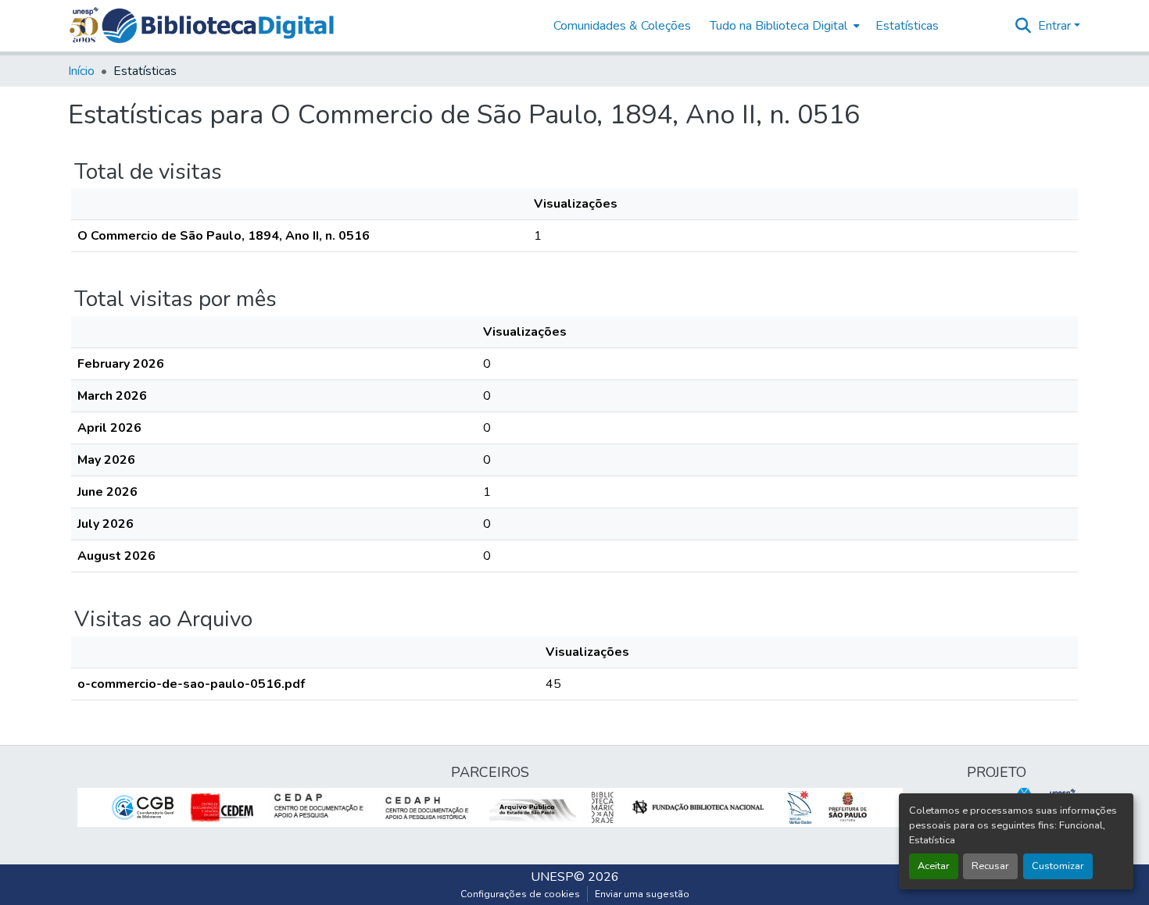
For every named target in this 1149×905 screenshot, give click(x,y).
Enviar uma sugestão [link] (642, 894)
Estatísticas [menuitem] (907, 25)
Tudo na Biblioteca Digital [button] (778, 25)
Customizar (1058, 866)
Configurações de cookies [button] (520, 894)
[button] (217, 25)
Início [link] (81, 71)
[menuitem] (783, 25)
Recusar (990, 866)
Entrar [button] (1056, 25)
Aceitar (934, 866)
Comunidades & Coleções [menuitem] (622, 25)
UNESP (552, 876)
